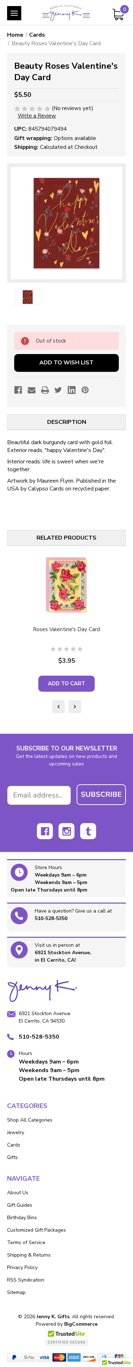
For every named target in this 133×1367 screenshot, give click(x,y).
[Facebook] (18, 390)
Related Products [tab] (66, 538)
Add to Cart (66, 683)
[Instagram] (66, 831)
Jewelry (15, 1132)
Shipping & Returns (29, 1255)
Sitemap (16, 1292)
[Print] (45, 390)
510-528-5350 (51, 918)
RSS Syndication (25, 1280)
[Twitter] (58, 390)
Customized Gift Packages (36, 1230)
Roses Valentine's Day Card (66, 629)
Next (74, 706)
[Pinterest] (85, 390)
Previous (58, 706)
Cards (13, 1145)
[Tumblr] (88, 831)
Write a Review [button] (37, 115)
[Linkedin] (72, 390)
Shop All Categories (29, 1120)
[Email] (31, 390)
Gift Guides (19, 1205)
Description (66, 422)
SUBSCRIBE (101, 794)
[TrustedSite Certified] (66, 1337)
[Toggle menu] (14, 13)
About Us (17, 1192)
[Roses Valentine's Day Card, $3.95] (66, 585)
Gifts (12, 1157)
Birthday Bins (22, 1217)
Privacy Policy (22, 1267)
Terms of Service (26, 1242)
